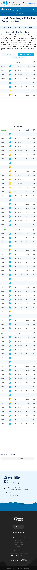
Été (20, 14)
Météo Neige (8, 9)
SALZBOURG (5, 24)
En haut (18, 57)
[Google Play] (14, 560)
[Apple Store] (24, 560)
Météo (21, 27)
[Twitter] (16, 555)
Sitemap (18, 546)
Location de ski (18, 458)
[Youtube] (12, 555)
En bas (9, 54)
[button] (34, 9)
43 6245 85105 (8, 492)
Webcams (28, 27)
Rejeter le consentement (18, 550)
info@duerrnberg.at (11, 495)
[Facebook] (26, 555)
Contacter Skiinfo (18, 532)
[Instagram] (21, 555)
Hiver (15, 14)
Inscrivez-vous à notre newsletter (18, 537)
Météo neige (12, 27)
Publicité (18, 535)
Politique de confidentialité (18, 542)
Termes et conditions (18, 544)
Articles (27, 9)
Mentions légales (18, 540)
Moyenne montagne (25, 54)
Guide (4, 27)
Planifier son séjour (17, 9)
